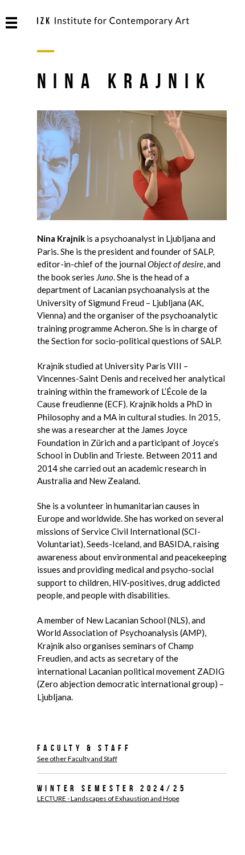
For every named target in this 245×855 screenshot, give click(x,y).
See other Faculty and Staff (77, 758)
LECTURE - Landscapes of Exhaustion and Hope (108, 798)
